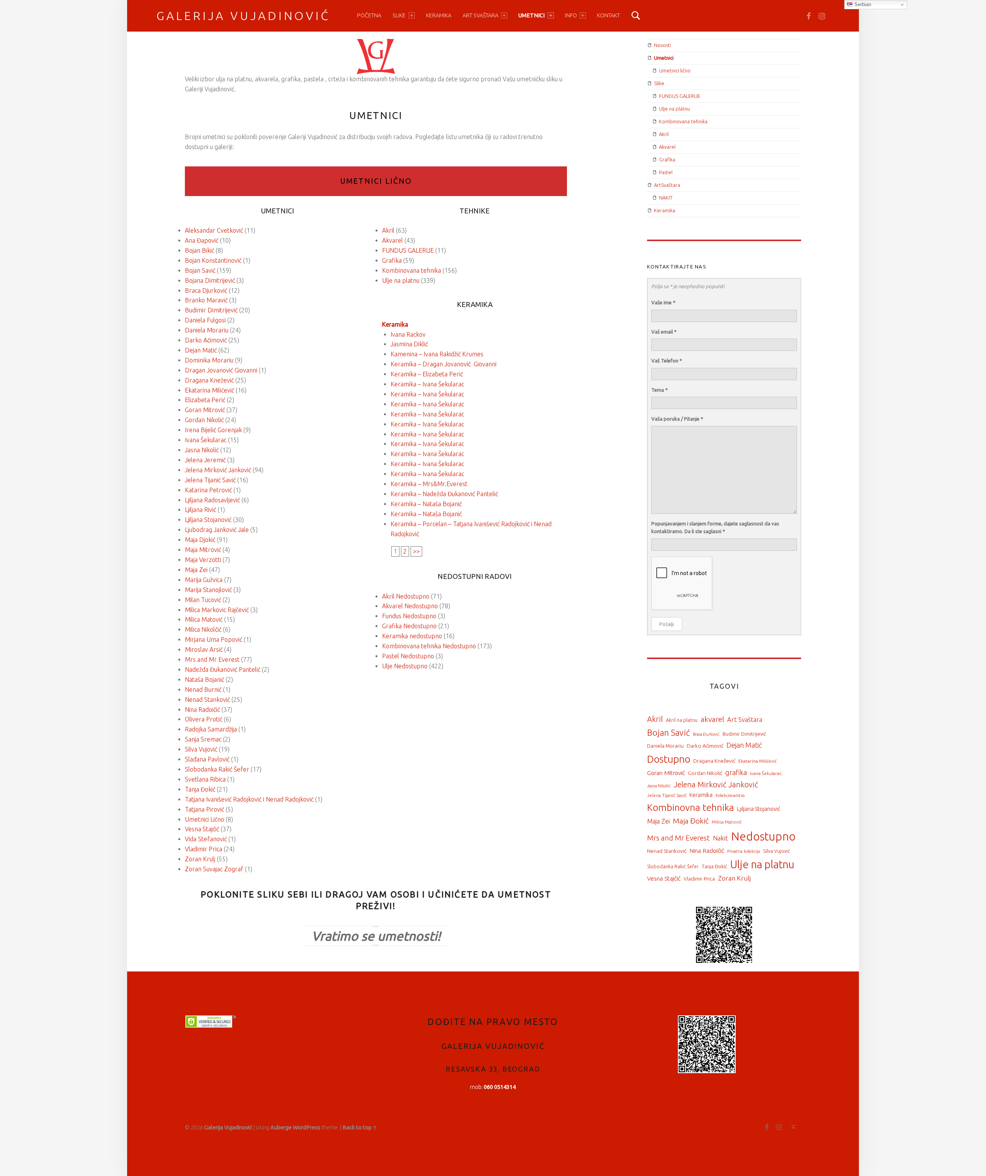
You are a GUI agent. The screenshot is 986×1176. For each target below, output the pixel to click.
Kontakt (608, 15)
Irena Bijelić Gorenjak (213, 429)
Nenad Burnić (203, 689)
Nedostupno (763, 836)
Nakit (720, 838)
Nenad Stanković (207, 699)
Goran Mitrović (205, 409)
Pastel (665, 172)
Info (571, 15)
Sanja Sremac (203, 739)
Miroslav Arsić (204, 649)
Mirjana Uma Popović (213, 639)
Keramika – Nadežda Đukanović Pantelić (444, 493)
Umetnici (531, 15)
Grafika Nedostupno (409, 625)
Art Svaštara (744, 719)
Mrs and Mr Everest (212, 659)
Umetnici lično (376, 181)
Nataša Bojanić (204, 679)
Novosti (662, 45)
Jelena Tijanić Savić (210, 479)
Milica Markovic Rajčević (217, 609)
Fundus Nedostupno (409, 615)
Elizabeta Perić (205, 399)
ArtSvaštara (667, 185)
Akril (388, 230)
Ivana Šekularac (205, 439)
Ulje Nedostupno (405, 666)
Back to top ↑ (359, 1127)
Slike (399, 15)
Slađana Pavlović (207, 759)
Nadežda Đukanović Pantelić (222, 669)
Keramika (438, 15)
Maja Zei (196, 569)
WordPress (306, 1127)
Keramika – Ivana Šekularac (427, 384)
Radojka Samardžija (211, 729)
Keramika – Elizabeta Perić (427, 374)
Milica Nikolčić (203, 629)
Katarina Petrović (208, 490)
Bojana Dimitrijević (210, 280)
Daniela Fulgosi (205, 320)
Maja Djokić (200, 539)
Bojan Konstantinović (213, 260)
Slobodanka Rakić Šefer (217, 769)
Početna (369, 15)
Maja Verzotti (203, 559)
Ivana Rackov (408, 334)
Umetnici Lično (204, 819)
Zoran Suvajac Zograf (214, 869)
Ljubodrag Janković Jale (217, 529)
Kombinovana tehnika (411, 270)
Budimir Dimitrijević (211, 310)
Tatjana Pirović (204, 809)
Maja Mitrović (203, 549)
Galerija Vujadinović (243, 15)
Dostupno (668, 759)
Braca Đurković (706, 734)
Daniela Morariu (206, 330)
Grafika (392, 260)
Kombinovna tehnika (690, 807)
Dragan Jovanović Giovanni (221, 370)
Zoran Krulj (200, 859)
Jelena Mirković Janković (218, 469)
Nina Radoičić (202, 709)
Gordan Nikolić (204, 419)
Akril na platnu (682, 720)
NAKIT (665, 197)
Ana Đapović (201, 240)
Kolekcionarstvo (730, 795)
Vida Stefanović (206, 838)
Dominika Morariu (209, 360)
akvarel (712, 719)
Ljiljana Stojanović (208, 519)
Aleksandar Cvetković (214, 230)
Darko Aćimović (206, 340)
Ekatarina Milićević (209, 390)
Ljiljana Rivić (200, 509)
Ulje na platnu (400, 280)
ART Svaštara (480, 15)
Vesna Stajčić (202, 828)
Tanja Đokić (200, 789)
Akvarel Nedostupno (410, 605)
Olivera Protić (203, 719)
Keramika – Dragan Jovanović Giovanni (443, 364)
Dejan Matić (201, 350)
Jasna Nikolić (202, 449)
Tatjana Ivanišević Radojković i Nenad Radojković (249, 799)
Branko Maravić (206, 300)
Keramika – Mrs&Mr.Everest (429, 483)
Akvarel (392, 240)
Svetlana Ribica (205, 779)
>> (416, 551)
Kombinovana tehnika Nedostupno (429, 646)
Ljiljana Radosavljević (212, 500)
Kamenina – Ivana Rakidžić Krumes (437, 354)
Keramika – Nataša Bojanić (426, 503)
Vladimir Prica (203, 849)
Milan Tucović (203, 599)
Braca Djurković (206, 290)
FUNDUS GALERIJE (408, 250)
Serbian (862, 4)
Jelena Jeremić (205, 459)
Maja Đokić (691, 821)
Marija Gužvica (204, 579)
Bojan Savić (200, 270)
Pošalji (666, 624)
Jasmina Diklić (409, 344)
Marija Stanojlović (208, 589)
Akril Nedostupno (405, 596)
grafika (736, 772)
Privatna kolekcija (743, 851)
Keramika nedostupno (412, 635)
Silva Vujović (201, 749)
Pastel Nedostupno (408, 656)
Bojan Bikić (199, 250)
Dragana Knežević (209, 380)
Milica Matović (204, 619)
